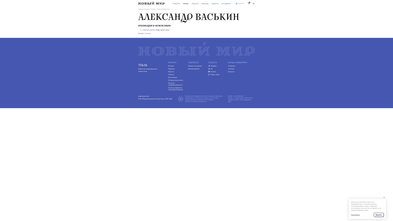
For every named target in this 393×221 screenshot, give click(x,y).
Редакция (205, 4)
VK (211, 69)
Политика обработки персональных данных (175, 89)
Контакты (231, 72)
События (171, 74)
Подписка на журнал (195, 66)
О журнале (176, 4)
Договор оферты (193, 69)
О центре (231, 69)
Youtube (213, 72)
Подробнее (355, 215)
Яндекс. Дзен (215, 74)
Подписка (215, 4)
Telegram (214, 66)
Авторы (186, 4)
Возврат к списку (144, 33)
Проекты (171, 72)
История (171, 66)
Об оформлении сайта (175, 80)
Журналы (195, 4)
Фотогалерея (172, 77)
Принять (379, 215)
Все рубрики (226, 4)
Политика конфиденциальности (175, 84)
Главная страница (143, 9)
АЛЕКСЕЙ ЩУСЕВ (148, 30)
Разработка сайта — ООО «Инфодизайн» (239, 99)
